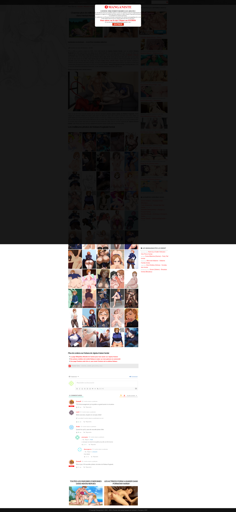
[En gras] (77, 389)
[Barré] (85, 389)
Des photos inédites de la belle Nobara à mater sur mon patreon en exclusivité (95, 359)
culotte (89, 366)
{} (100, 388)
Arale (91, 439)
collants (83, 366)
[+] (103, 388)
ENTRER (118, 24)
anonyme (94, 451)
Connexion (134, 376)
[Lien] (97, 389)
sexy (100, 366)
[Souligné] (82, 389)
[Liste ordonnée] (87, 389)
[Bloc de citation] (92, 389)
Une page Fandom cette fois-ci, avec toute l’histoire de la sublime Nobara (93, 361)
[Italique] (79, 389)
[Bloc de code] (95, 389)
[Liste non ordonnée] (90, 389)
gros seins (95, 366)
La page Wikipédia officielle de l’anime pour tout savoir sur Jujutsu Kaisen (94, 356)
